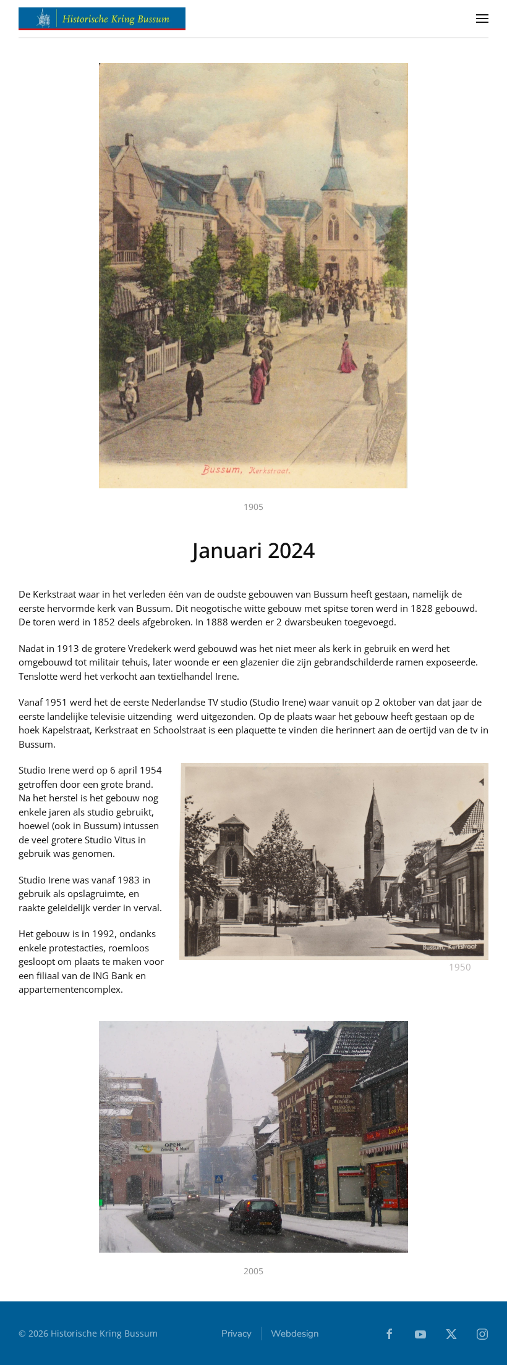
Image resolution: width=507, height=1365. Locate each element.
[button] (482, 18)
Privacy (236, 1333)
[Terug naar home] (102, 18)
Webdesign (295, 1333)
